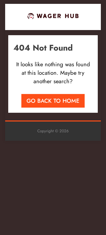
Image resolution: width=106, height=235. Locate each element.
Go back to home (53, 101)
